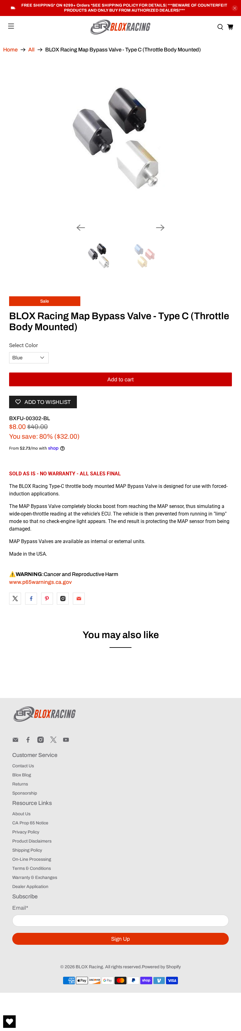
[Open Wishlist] (9, 1021)
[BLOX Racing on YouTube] (66, 741)
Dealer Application (30, 886)
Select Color (23, 345)
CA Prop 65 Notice (30, 823)
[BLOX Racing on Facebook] (28, 741)
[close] (235, 8)
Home (10, 49)
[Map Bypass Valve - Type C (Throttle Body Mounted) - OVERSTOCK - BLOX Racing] (120, 139)
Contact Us (23, 766)
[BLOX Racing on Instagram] (40, 741)
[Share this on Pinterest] (47, 599)
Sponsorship (24, 793)
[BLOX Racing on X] (53, 741)
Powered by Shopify (161, 967)
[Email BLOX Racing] (15, 741)
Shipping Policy (27, 850)
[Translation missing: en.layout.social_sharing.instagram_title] (63, 599)
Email (20, 908)
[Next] (160, 227)
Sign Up (120, 939)
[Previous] (80, 227)
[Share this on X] (15, 599)
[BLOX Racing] (120, 27)
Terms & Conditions (31, 868)
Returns (20, 784)
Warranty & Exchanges (34, 877)
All (31, 49)
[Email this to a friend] (79, 599)
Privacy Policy (25, 832)
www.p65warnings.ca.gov (40, 582)
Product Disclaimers (31, 841)
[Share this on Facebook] (31, 599)
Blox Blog (21, 775)
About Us (21, 814)
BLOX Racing (89, 967)
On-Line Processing (31, 859)
